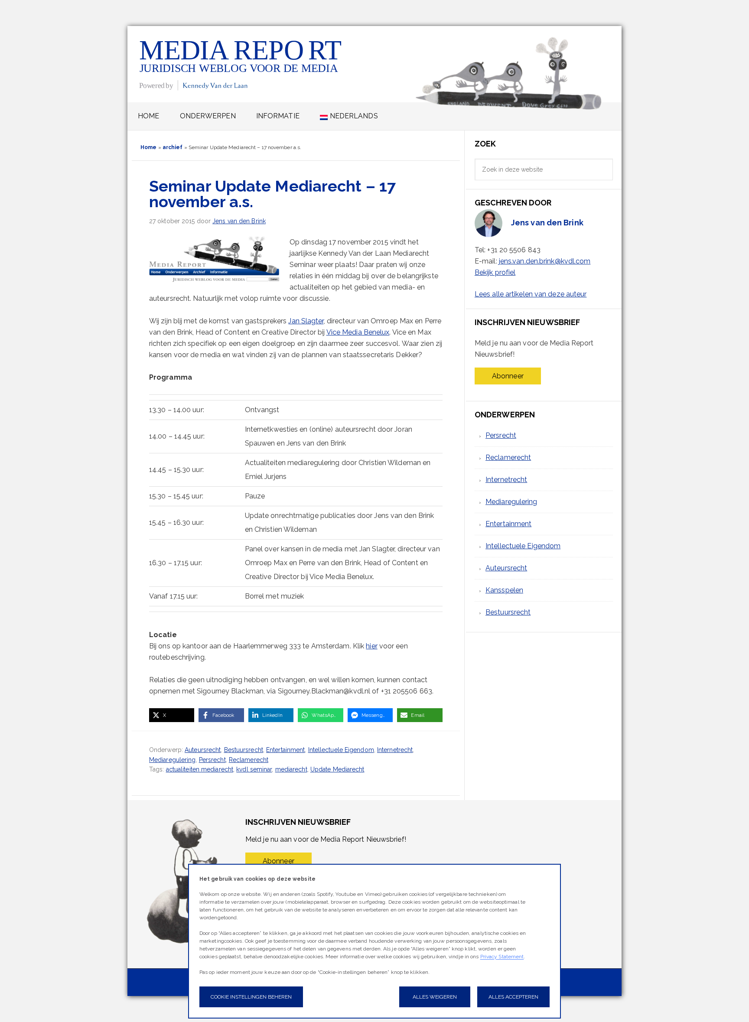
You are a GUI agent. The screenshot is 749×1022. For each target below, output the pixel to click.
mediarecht (291, 769)
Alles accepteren (513, 997)
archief (173, 147)
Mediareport (241, 64)
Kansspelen (504, 590)
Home (148, 147)
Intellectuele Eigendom (341, 749)
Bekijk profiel (495, 272)
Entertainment (285, 749)
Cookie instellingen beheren (251, 997)
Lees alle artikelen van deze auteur (531, 294)
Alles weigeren (435, 997)
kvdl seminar (254, 769)
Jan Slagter (305, 321)
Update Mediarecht (337, 769)
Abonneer (508, 376)
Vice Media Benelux (358, 332)
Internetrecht (395, 749)
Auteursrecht (203, 749)
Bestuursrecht (243, 749)
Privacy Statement (502, 957)
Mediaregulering (172, 759)
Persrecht (212, 759)
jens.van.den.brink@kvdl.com (545, 261)
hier (371, 646)
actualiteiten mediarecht (199, 769)
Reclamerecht (248, 759)
